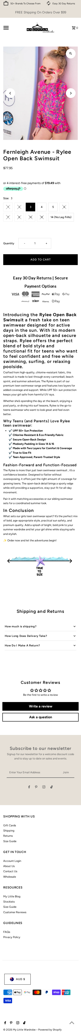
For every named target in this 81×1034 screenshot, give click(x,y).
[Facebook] (29, 787)
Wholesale (9, 876)
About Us (9, 866)
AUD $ (20, 979)
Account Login (12, 860)
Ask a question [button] (40, 717)
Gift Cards (9, 825)
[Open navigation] (12, 27)
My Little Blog (11, 896)
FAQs (6, 932)
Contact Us (10, 871)
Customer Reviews (14, 912)
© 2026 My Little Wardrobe (19, 1029)
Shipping (8, 830)
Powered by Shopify (50, 1029)
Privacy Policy (11, 937)
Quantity (8, 243)
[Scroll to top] (72, 1023)
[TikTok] (51, 787)
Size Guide (9, 841)
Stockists (9, 901)
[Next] (71, 93)
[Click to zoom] (71, 53)
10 (30, 217)
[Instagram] (43, 787)
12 (41, 217)
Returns (8, 835)
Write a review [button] (40, 706)
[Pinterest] (36, 787)
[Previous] (10, 93)
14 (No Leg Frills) (61, 217)
